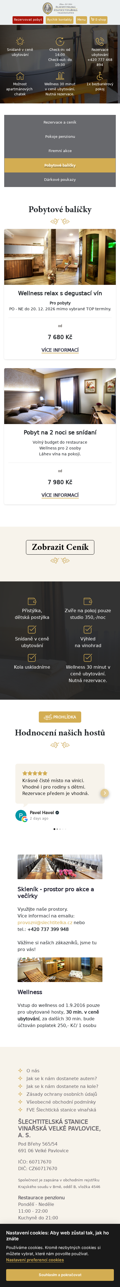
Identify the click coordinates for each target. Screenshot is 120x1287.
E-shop (100, 20)
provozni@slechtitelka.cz (45, 922)
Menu (81, 20)
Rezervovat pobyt (28, 20)
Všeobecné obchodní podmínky (61, 1102)
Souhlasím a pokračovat (60, 1274)
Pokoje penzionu (60, 136)
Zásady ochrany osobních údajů (62, 1094)
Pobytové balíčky (60, 165)
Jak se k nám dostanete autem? (62, 1078)
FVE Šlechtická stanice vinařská (61, 1110)
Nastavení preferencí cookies (35, 1259)
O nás (33, 1070)
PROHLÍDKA (64, 717)
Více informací (60, 350)
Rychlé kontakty (59, 20)
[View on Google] (21, 815)
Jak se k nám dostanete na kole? (63, 1086)
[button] (60, 547)
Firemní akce (60, 151)
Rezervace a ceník (60, 122)
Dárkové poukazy (60, 180)
